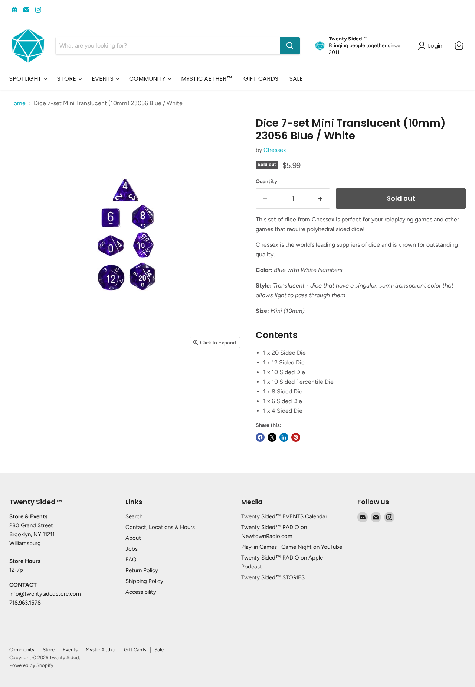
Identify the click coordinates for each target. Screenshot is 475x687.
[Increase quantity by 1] (320, 198)
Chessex (274, 149)
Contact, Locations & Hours (160, 527)
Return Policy (141, 570)
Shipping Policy (144, 581)
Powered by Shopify (31, 665)
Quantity (266, 182)
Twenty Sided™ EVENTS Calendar (284, 516)
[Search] (290, 45)
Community (22, 649)
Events (70, 649)
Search (133, 516)
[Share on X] (272, 437)
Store (49, 649)
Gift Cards (135, 649)
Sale (159, 649)
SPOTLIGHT (26, 78)
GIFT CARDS (260, 78)
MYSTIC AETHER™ (206, 78)
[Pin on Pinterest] (295, 437)
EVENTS (103, 78)
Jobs (131, 548)
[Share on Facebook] (260, 437)
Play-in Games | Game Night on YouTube (291, 547)
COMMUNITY (148, 78)
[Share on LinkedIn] (283, 437)
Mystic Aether (101, 649)
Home (17, 103)
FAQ (131, 559)
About (133, 538)
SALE (296, 78)
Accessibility (140, 592)
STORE (67, 78)
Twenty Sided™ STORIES (273, 577)
